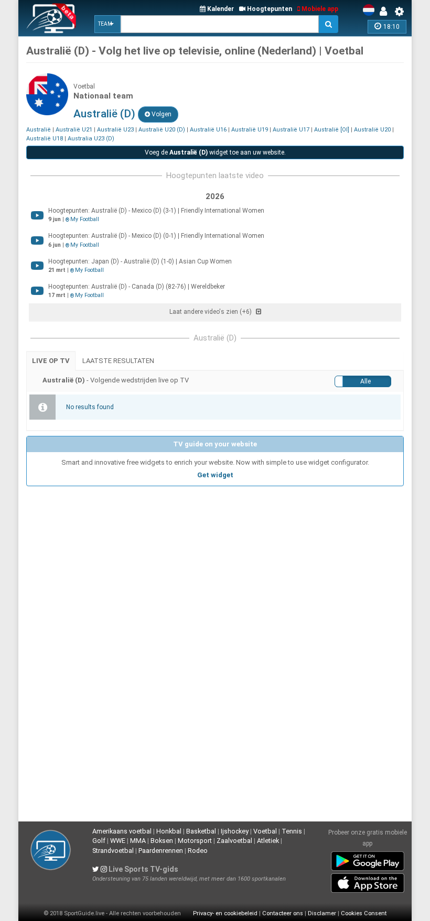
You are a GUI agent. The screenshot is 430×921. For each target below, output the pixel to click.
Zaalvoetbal (234, 841)
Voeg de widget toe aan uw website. (215, 152)
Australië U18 (44, 138)
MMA (138, 841)
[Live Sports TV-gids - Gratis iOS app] (367, 880)
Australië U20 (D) (161, 129)
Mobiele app (319, 9)
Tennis (292, 831)
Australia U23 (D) (91, 138)
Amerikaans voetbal (122, 831)
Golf (98, 841)
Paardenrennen (160, 850)
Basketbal (201, 831)
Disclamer (322, 913)
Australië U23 (115, 129)
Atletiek (268, 841)
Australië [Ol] (331, 129)
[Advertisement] (215, 564)
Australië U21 (74, 129)
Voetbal (265, 831)
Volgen (160, 114)
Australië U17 (291, 129)
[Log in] (386, 11)
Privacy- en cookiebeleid (225, 913)
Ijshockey (235, 831)
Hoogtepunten (268, 9)
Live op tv (51, 361)
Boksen (161, 841)
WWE (117, 841)
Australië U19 (249, 129)
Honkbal (168, 831)
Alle (365, 381)
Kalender (220, 9)
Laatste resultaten (118, 361)
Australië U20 (372, 129)
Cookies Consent (363, 913)
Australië (38, 129)
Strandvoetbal (113, 850)
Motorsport (195, 841)
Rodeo (198, 850)
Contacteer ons (282, 913)
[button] (107, 24)
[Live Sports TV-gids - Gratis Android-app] (367, 858)
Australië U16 (208, 129)
